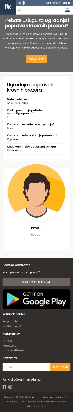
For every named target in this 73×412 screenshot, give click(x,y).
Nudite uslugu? (12, 326)
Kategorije (9, 346)
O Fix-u (7, 341)
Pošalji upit (37, 59)
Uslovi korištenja (13, 350)
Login (66, 3)
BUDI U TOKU (60, 367)
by (20, 3)
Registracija (53, 3)
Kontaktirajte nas (38, 282)
